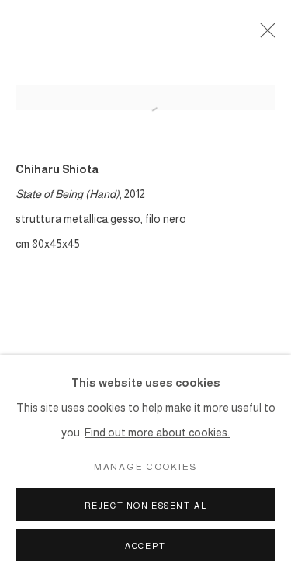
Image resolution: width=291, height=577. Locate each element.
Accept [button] (145, 546)
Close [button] (263, 35)
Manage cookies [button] (145, 466)
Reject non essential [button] (146, 505)
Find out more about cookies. (157, 432)
